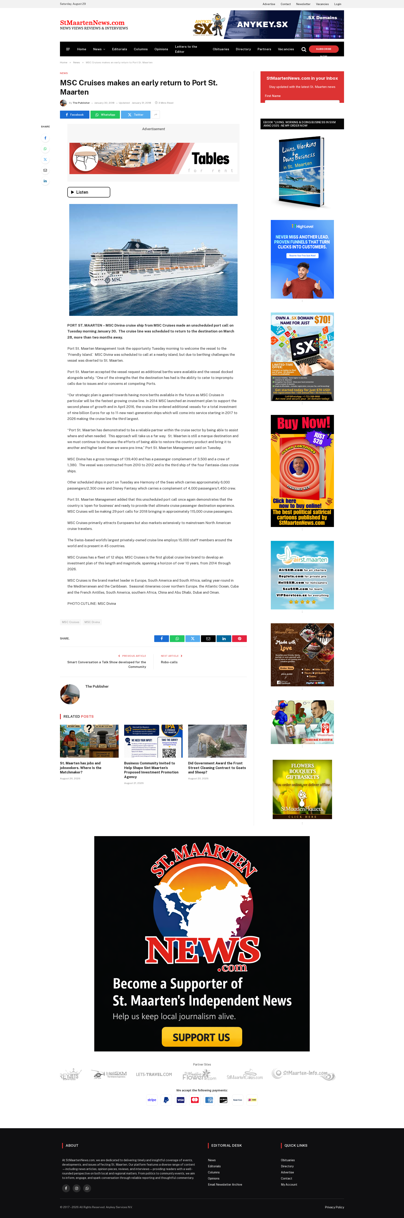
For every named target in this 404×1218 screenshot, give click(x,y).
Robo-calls (169, 662)
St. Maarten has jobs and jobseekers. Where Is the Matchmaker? (80, 767)
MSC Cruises (70, 622)
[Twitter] (45, 159)
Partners (264, 49)
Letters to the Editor (186, 49)
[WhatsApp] (45, 148)
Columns (141, 49)
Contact (286, 4)
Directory (243, 49)
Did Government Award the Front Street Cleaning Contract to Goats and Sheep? (217, 767)
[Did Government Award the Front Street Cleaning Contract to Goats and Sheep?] (217, 741)
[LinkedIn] (45, 181)
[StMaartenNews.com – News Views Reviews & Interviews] (94, 25)
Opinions (161, 49)
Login (337, 4)
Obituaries (221, 49)
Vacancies (322, 4)
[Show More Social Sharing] (156, 115)
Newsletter (303, 4)
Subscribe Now (323, 50)
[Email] (45, 170)
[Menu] (68, 49)
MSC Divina (92, 622)
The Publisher (81, 102)
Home (81, 49)
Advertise (269, 4)
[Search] (304, 49)
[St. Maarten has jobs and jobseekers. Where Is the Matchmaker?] (89, 741)
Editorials (119, 49)
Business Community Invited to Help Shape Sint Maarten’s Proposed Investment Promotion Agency (151, 770)
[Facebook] (45, 138)
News (97, 49)
